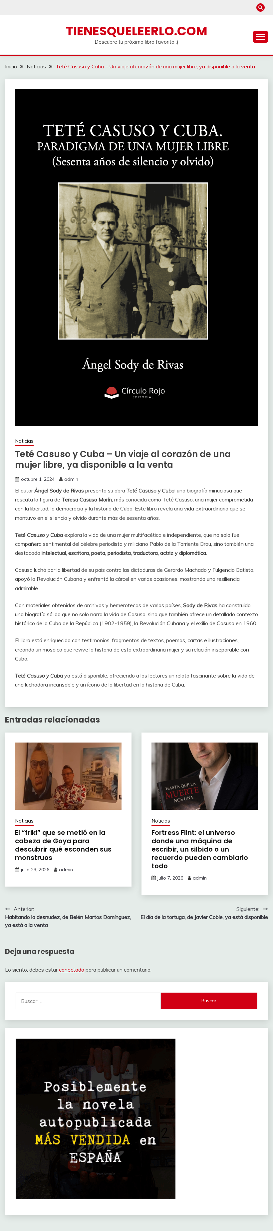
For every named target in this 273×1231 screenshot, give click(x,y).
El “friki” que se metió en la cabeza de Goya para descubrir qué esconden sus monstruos (63, 845)
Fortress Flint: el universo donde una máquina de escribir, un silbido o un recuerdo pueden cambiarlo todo (199, 849)
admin (71, 479)
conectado (71, 969)
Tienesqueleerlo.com (136, 31)
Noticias (24, 441)
